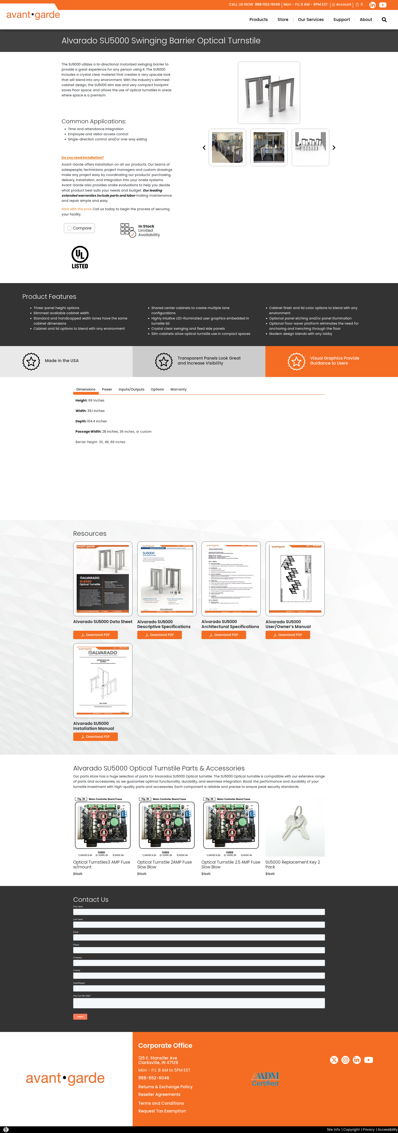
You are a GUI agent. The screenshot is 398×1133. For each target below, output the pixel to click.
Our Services (311, 19)
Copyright (351, 1129)
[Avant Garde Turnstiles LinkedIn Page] (372, 5)
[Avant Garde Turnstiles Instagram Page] (345, 1060)
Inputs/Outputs (131, 389)
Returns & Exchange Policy (165, 1087)
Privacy (369, 1129)
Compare (82, 228)
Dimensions (85, 389)
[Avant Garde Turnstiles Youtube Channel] (383, 5)
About (366, 19)
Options (157, 389)
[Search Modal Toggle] (384, 19)
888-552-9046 (153, 1078)
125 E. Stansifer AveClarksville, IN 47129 (158, 1060)
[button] (227, 147)
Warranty (178, 389)
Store (283, 19)
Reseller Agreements (159, 1094)
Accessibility (388, 1129)
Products (259, 19)
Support (341, 19)
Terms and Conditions (161, 1103)
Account (343, 4)
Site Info (333, 1129)
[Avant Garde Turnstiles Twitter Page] (334, 1060)
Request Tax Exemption (162, 1111)
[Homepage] (66, 1079)
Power (107, 389)
